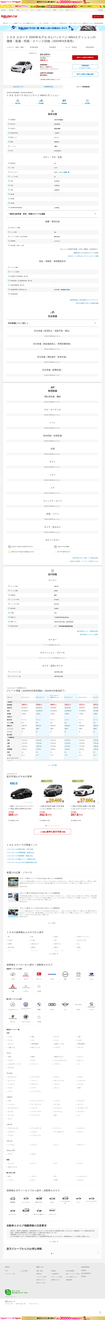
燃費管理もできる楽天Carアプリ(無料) (86, 253)
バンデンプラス (36, 1111)
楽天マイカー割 (40, 1283)
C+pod (10, 940)
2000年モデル (63, 23)
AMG (9, 1057)
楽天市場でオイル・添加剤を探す (87, 631)
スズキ (80, 1040)
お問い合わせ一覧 (21, 1303)
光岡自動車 (34, 1044)
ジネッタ (34, 1108)
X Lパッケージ (69, 697)
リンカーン (11, 1084)
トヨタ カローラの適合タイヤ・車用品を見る (21, 859)
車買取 (34, 47)
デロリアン (34, 1084)
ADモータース (12, 1167)
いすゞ (33, 1040)
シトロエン (11, 1145)
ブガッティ (81, 1145)
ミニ (79, 1064)
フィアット (58, 1128)
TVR (9, 1101)
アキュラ (80, 1047)
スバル (56, 1040)
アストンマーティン (37, 1101)
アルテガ (11, 1067)
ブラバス (57, 1064)
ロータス (57, 1104)
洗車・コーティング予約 (72, 1274)
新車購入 (53, 1271)
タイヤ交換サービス (71, 1277)
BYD (9, 1176)
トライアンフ (35, 1115)
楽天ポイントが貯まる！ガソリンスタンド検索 (83, 256)
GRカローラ (35, 944)
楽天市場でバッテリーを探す (89, 634)
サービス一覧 (9, 1303)
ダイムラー (81, 1101)
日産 (32, 1036)
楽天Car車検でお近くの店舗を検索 (87, 303)
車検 (52, 47)
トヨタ (10, 1036)
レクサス (57, 1047)
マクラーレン (58, 1111)
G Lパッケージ (26, 697)
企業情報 (83, 1270)
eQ (55, 940)
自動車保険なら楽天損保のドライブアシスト (84, 300)
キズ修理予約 (55, 1274)
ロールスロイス (13, 1108)
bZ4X (56, 936)
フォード (34, 1080)
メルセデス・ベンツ (14, 1064)
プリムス (80, 1084)
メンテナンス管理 (41, 1277)
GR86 (10, 944)
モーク (10, 1119)
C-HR (33, 940)
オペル (33, 1060)
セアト (33, 1180)
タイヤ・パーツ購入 (56, 1277)
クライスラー (35, 1077)
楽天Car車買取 (70, 1271)
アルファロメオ (13, 1128)
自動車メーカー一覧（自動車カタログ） (25, 23)
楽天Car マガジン (41, 1280)
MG (55, 1115)
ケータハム (58, 1108)
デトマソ (80, 1132)
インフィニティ (36, 1091)
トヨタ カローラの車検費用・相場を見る (20, 856)
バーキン (11, 1180)
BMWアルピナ (59, 1057)
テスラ (10, 1088)
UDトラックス (35, 1047)
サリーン (57, 1084)
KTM (55, 1180)
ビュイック (11, 1080)
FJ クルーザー (82, 940)
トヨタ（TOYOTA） (43, 23)
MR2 (79, 947)
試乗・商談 (39, 1271)
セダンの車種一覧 (64, 172)
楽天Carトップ (7, 23)
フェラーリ (81, 1128)
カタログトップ (18, 87)
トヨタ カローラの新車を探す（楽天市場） (20, 849)
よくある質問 (23, 1271)
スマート (80, 1057)
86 (9, 936)
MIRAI (33, 947)
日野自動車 (81, 1044)
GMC (79, 1088)
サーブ (10, 1154)
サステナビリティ (34, 1303)
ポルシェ (80, 1060)
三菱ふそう (11, 1047)
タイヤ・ (71, 47)
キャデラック (12, 1077)
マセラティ (11, 1132)
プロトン (34, 1176)
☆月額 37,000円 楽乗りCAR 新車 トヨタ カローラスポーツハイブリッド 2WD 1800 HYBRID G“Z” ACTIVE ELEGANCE (83, 807)
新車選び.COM (14, 820)
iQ (78, 944)
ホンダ (56, 1036)
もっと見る (51, 765)
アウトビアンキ (36, 1128)
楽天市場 (100, 10)
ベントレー (11, 1104)
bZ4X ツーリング (83, 936)
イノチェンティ (36, 1135)
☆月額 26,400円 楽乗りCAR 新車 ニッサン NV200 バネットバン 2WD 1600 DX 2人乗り (51, 807)
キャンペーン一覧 (10, 1274)
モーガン (11, 1111)
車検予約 (38, 1274)
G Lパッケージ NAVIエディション (54, 697)
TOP (6, 1271)
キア (55, 1163)
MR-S (56, 947)
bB (32, 936)
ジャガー (57, 1101)
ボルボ (33, 1154)
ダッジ (56, 1088)
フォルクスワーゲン (60, 1060)
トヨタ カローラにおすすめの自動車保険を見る (22, 862)
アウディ (11, 1060)
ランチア (34, 1132)
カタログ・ (15, 47)
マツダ (10, 1040)
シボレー (80, 1077)
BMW (33, 1057)
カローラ (54, 23)
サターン (57, 1077)
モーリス (11, 1115)
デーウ (33, 1163)
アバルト (11, 1135)
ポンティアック (59, 1080)
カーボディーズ (83, 1108)
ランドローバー (36, 1104)
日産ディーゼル (59, 1044)
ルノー (56, 1145)
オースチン (81, 1111)
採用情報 (83, 1276)
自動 (90, 47)
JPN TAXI (11, 947)
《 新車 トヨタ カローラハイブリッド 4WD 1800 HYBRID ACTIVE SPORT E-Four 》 (21, 807)
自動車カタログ (55, 1280)
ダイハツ (11, 1044)
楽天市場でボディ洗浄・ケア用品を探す (85, 558)
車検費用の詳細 (65, 289)
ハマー (10, 1091)
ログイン (99, 17)
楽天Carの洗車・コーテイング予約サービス (84, 561)
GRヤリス (57, 944)
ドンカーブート (83, 1176)
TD (55, 1176)
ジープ (33, 1088)
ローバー (80, 1104)
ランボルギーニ (59, 1132)
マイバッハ (34, 1064)
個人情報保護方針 (86, 1273)
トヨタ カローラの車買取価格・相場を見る (20, 852)
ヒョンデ (11, 1163)
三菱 (79, 1036)
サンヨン (80, 1163)
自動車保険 (69, 1280)
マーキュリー (82, 1080)
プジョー (34, 1145)
